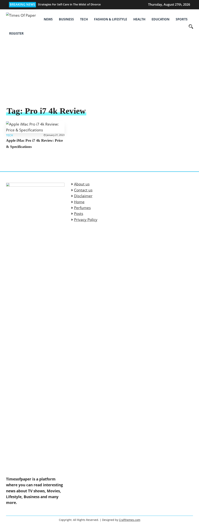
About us (82, 184)
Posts (78, 213)
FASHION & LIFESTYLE (110, 19)
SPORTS (182, 19)
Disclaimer (83, 195)
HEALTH (139, 19)
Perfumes (82, 207)
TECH (84, 19)
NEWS (48, 19)
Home (79, 201)
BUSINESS (66, 19)
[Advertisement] (99, 76)
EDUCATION (160, 19)
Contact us (83, 190)
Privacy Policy (85, 219)
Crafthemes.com (129, 520)
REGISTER (16, 33)
